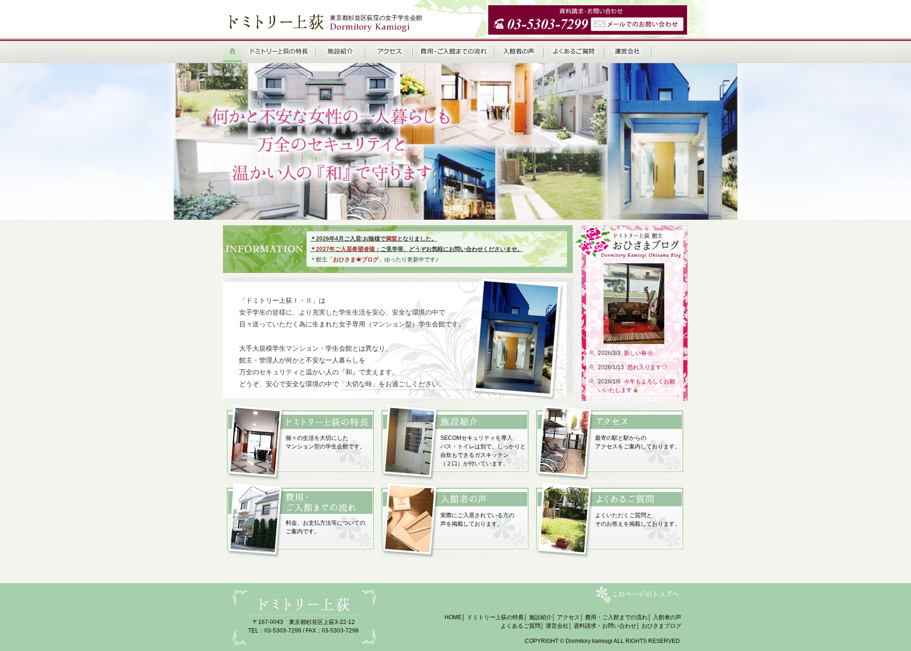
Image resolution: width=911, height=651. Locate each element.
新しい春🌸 (639, 353)
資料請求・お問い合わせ (605, 626)
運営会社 (557, 626)
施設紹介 (540, 617)
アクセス (568, 617)
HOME (453, 617)
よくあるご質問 (520, 626)
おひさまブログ (661, 626)
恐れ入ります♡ (647, 367)
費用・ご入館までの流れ (616, 617)
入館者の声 (667, 617)
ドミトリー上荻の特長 (495, 617)
